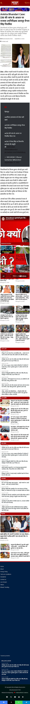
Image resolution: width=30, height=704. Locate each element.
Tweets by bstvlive (5, 656)
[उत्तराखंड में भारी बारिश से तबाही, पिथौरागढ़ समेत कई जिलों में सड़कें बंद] (7, 310)
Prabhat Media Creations (21, 692)
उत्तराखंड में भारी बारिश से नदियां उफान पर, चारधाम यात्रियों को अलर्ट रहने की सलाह (22, 276)
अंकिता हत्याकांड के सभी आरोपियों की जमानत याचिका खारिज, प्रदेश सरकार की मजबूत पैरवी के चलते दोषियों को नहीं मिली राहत (7, 298)
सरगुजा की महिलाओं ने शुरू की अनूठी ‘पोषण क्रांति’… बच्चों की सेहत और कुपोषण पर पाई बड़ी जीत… (19, 546)
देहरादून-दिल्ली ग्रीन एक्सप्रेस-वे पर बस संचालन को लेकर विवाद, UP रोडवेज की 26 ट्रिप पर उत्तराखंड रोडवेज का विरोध (22, 257)
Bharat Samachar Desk (7, 38)
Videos (2, 585)
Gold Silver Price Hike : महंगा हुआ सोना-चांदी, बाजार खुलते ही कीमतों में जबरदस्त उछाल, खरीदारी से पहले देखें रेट (20, 554)
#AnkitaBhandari (11, 150)
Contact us (3, 579)
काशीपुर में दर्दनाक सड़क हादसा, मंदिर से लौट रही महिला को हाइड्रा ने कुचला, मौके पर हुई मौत (22, 317)
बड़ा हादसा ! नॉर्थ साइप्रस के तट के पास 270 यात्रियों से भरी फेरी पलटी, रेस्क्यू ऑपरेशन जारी (20, 428)
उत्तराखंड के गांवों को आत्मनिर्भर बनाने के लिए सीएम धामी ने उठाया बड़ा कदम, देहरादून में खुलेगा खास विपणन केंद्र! (7, 277)
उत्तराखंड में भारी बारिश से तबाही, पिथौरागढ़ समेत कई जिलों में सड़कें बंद (6, 316)
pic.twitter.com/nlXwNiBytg (15, 152)
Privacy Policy (4, 572)
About (2, 569)
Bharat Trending (4, 587)
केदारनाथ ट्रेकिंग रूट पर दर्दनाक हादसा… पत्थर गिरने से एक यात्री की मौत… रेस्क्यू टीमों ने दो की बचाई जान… (22, 297)
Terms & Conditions (5, 574)
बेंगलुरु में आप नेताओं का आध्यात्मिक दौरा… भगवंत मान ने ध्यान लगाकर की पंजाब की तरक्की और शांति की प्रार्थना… (20, 402)
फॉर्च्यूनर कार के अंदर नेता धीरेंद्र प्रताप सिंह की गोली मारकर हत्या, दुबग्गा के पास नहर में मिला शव (19, 410)
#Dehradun (10, 147)
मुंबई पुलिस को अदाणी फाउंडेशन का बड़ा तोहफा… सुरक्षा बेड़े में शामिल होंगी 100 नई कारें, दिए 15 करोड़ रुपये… (15, 536)
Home (2, 566)
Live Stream (3, 582)
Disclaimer (3, 577)
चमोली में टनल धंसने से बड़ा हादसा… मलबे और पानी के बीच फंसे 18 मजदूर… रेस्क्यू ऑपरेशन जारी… (6, 336)
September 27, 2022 (12, 163)
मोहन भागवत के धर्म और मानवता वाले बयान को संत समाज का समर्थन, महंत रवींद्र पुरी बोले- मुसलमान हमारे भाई (20, 436)
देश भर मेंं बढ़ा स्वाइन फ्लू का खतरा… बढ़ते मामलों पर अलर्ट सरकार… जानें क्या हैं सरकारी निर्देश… (7, 257)
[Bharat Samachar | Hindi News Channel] (15, 3)
